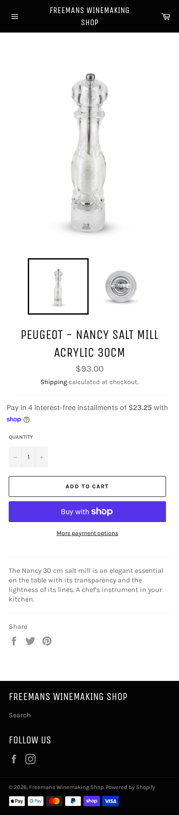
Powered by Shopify (130, 787)
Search (20, 715)
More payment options (87, 533)
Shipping (53, 382)
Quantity (21, 437)
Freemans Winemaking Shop (89, 16)
